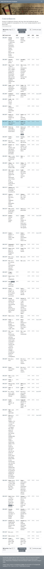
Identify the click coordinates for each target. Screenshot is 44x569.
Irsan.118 (38, 215)
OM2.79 (17, 244)
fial (10, 159)
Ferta (9, 288)
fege (12, 128)
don (24, 505)
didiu (9, 488)
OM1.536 (4, 409)
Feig (9, 121)
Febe (9, 68)
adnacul (22, 290)
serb (9, 166)
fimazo (13, 482)
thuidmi (10, 147)
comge (10, 103)
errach (11, 258)
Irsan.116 (38, 319)
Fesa (22, 319)
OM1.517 (4, 248)
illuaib (24, 71)
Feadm (22, 215)
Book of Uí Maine (20, 564)
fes (9, 164)
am (9, 499)
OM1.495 (4, 37)
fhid (9, 389)
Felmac (10, 194)
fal (9, 189)
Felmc (22, 194)
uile (13, 344)
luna (9, 69)
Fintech (10, 520)
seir (14, 469)
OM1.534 (4, 391)
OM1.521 (4, 276)
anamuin (10, 437)
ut (12, 250)
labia (24, 149)
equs (22, 171)
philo (9, 196)
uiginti (9, 381)
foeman (10, 217)
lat (9, 486)
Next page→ (22, 32)
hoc (13, 284)
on (13, 107)
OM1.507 (4, 144)
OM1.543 (4, 535)
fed (25, 77)
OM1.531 (4, 379)
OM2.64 (17, 85)
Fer (9, 257)
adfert (22, 303)
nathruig (10, 337)
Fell (9, 170)
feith (13, 467)
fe (21, 226)
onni (23, 359)
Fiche (9, 379)
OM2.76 (17, 208)
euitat (9, 332)
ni (12, 443)
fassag (10, 48)
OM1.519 (4, 260)
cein (9, 179)
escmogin (11, 341)
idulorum (10, 322)
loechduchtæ (11, 325)
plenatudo (10, 211)
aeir (13, 422)
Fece (22, 127)
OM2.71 (17, 144)
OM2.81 (17, 256)
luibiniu (22, 236)
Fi (8, 391)
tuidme (12, 153)
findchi (9, 518)
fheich (22, 407)
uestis (9, 321)
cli (12, 430)
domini (10, 91)
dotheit (11, 346)
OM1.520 (4, 272)
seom (9, 75)
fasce (9, 61)
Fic (21, 359)
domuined (23, 68)
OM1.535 (4, 399)
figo (9, 146)
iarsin (9, 183)
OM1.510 (4, 170)
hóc (11, 54)
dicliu (12, 152)
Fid (9, 383)
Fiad (9, 106)
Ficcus (9, 367)
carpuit (10, 300)
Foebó (12, 65)
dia (25, 85)
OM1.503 (4, 121)
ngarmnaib (10, 413)
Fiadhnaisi (23, 93)
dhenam (22, 294)
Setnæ (12, 523)
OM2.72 (17, 156)
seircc (24, 196)
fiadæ (9, 95)
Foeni (22, 248)
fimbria (10, 234)
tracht (9, 340)
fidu (25, 360)
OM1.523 (4, 288)
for (9, 470)
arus (10, 377)
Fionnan (23, 496)
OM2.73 (17, 163)
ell (13, 403)
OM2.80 (17, 248)
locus (24, 489)
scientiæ (10, 206)
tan (25, 244)
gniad (13, 522)
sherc (9, 197)
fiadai (9, 87)
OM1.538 (4, 480)
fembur (10, 239)
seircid (9, 419)
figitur (9, 142)
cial (21, 401)
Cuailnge (10, 185)
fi (25, 146)
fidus (13, 383)
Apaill (13, 69)
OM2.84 (17, 315)
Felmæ (10, 187)
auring (11, 470)
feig (9, 404)
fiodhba (22, 394)
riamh (9, 43)
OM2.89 (17, 387)
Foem (22, 233)
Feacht (22, 137)
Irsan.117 (38, 532)
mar (25, 298)
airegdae (10, 78)
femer (22, 240)
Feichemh (23, 117)
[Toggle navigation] (41, 1)
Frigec (9, 538)
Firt (9, 536)
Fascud (10, 59)
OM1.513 (4, 208)
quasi (9, 128)
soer (9, 463)
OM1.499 (4, 93)
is (13, 166)
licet (9, 263)
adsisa (9, 306)
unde (9, 46)
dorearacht (11, 45)
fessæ (10, 327)
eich (13, 174)
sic (11, 159)
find (12, 502)
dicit (9, 266)
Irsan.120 (38, 93)
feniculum (23, 510)
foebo (25, 65)
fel (13, 163)
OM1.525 (4, 315)
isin (14, 338)
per (9, 501)
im (10, 189)
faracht (22, 251)
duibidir (10, 516)
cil (23, 147)
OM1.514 (4, 215)
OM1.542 (4, 532)
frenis (13, 276)
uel (25, 114)
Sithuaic (10, 525)
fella (22, 173)
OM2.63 (17, 65)
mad (12, 75)
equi (22, 177)
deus (13, 85)
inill (11, 385)
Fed (21, 208)
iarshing (10, 473)
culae (14, 147)
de (9, 54)
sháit (11, 213)
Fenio (13, 248)
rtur (21, 116)
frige (13, 541)
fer (9, 176)
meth (22, 246)
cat (10, 180)
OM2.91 (17, 480)
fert (13, 296)
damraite (24, 224)
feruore (10, 273)
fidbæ (12, 394)
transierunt (11, 57)
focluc (9, 434)
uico (13, 375)
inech (23, 401)
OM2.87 (17, 358)
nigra (12, 513)
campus (10, 220)
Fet (9, 331)
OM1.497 (4, 65)
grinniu (10, 62)
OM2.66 (17, 114)
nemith (10, 442)
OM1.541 (4, 520)
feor (11, 498)
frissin (13, 340)
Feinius (10, 254)
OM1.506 (4, 140)
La (9, 460)
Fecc (22, 141)
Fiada (9, 85)
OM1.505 (4, 136)
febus (10, 66)
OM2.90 (17, 391)
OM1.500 (4, 99)
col (10, 445)
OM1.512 (4, 194)
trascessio (23, 40)
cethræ (10, 102)
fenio (22, 250)
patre (9, 250)
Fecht (9, 137)
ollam (12, 428)
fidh (13, 99)
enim (12, 87)
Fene (9, 248)
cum (13, 301)
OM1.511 (4, 187)
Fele (9, 156)
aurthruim (10, 475)
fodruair (23, 77)
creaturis (10, 124)
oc (10, 293)
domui (12, 131)
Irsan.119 (38, 233)
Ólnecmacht (11, 177)
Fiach (9, 114)
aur (23, 523)
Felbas (10, 163)
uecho (9, 138)
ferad (13, 179)
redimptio (24, 90)
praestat (13, 130)
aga (23, 293)
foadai (22, 87)
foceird (10, 338)
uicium (22, 362)
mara (9, 304)
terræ (13, 142)
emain (9, 452)
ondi (11, 359)
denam (13, 293)
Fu (21, 391)
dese (22, 489)
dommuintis (11, 74)
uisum (12, 123)
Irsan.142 (38, 415)
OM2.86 (17, 331)
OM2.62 (17, 59)
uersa (13, 315)
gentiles (10, 72)
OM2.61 (17, 37)
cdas (22, 124)
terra (11, 501)
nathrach (10, 349)
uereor (10, 284)
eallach (10, 443)
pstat (23, 130)
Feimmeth (11, 244)
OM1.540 (4, 509)
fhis (12, 197)
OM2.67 (17, 121)
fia (22, 95)
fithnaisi (10, 396)
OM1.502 (4, 114)
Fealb (22, 170)
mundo (10, 55)
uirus (12, 266)
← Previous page (22, 30)
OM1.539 (4, 496)
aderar (22, 515)
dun (13, 528)
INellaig (10, 436)
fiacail (9, 152)
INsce (13, 455)
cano (9, 451)
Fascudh (23, 59)
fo (12, 251)
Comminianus (11, 265)
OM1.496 (4, 59)
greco (13, 480)
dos (12, 431)
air (25, 503)
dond (13, 335)
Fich (9, 375)
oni (24, 166)
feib (14, 81)
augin (22, 522)
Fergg (9, 272)
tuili (22, 301)
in (8, 96)
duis (9, 457)
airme (12, 448)
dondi (9, 167)
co (12, 466)
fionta (22, 488)
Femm (10, 233)
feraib (9, 291)
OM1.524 (4, 298)
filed (9, 428)
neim (13, 393)
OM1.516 (4, 244)
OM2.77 (17, 215)
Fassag (10, 37)
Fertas (22, 298)
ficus (9, 360)
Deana (9, 71)
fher (12, 499)
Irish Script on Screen (25, 566)
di (12, 446)
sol (12, 68)
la (11, 100)
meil (12, 543)
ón (9, 258)
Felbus (22, 163)
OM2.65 (17, 93)
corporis (10, 370)
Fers (9, 315)
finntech (22, 529)
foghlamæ (10, 200)
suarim (10, 466)
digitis (9, 312)
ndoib (9, 83)
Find (9, 496)
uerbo (9, 482)
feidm (9, 246)
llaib (9, 77)
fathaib (10, 467)
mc (24, 226)
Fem (22, 244)
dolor (9, 369)
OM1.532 (4, 383)
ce (11, 43)
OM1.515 (4, 233)
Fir (9, 532)
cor (10, 96)
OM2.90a (18, 399)
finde (22, 491)
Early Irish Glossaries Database (9, 1)
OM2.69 (17, 136)
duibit (22, 516)
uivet (22, 332)
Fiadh (22, 387)
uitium (12, 369)
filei (9, 416)
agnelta (24, 227)
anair (9, 448)
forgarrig (10, 182)
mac (9, 199)
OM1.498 (4, 85)
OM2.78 (17, 233)
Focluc (9, 469)
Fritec (22, 538)
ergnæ (9, 446)
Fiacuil (10, 144)
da (24, 223)
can (13, 451)
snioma (22, 310)
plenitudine (23, 210)
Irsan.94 (38, 391)
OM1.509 (4, 163)
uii (9, 427)
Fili (9, 415)
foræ (11, 424)
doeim (13, 157)
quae (10, 283)
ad (23, 300)
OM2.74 (17, 170)
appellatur (10, 269)
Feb (9, 65)
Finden (22, 502)
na (11, 77)
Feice (9, 127)
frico (9, 540)
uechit (9, 119)
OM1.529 (4, 367)
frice (25, 541)
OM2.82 (17, 288)
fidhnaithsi (23, 396)
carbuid (22, 306)
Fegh (22, 121)
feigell (22, 406)
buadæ (10, 324)
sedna (24, 525)
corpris (22, 363)
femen (10, 343)
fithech (22, 403)
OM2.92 (17, 496)
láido (13, 458)
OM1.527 (4, 331)
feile (9, 160)
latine (22, 42)
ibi (22, 300)
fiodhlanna (23, 397)
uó (14, 183)
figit (9, 123)
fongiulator (11, 253)
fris (9, 543)
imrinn (9, 455)
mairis (9, 237)
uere (12, 257)
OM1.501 (4, 106)
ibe (14, 304)
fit (12, 338)
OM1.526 (4, 319)
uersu (22, 317)
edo (11, 210)
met (12, 246)
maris (22, 237)
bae (12, 189)
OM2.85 (17, 319)
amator (10, 204)
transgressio (11, 40)
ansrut (9, 430)
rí (25, 223)
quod (9, 51)
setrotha (13, 463)
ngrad (12, 427)
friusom (10, 355)
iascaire (10, 353)
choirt (11, 294)
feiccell (10, 403)
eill (25, 406)
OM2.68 (17, 126)
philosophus (11, 203)
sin (13, 78)
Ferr (9, 281)
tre (23, 499)
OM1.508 (4, 156)
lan (9, 213)
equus (12, 170)
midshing (10, 472)
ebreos (12, 88)
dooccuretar (11, 334)
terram (24, 142)
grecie (12, 149)
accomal (10, 109)
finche (22, 518)
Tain (12, 183)
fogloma (23, 199)
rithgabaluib (11, 279)
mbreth (10, 49)
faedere (10, 107)
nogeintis (10, 80)
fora (11, 422)
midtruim (12, 476)
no (21, 164)
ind (13, 159)
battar (22, 223)
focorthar (10, 192)
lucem (9, 131)
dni (22, 91)
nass (14, 95)
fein (25, 248)
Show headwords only (7, 26)
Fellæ (12, 171)
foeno (13, 496)
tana (24, 327)
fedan (12, 110)
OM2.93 (17, 509)
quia (12, 114)
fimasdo (22, 483)
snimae (13, 309)
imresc (9, 454)
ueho (22, 138)
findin (22, 503)
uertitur (10, 301)
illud (12, 286)
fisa (25, 300)
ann (14, 42)
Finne (9, 480)
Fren (9, 276)
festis (22, 321)
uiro (12, 260)
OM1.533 (4, 387)
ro (11, 95)
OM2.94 (17, 520)
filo (21, 196)
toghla (22, 328)
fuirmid (12, 433)
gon (23, 513)
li (14, 421)
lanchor (10, 458)
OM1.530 (4, 375)
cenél (9, 344)
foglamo (10, 421)
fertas (12, 303)
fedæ (12, 190)
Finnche (10, 509)
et (14, 68)
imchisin (10, 489)
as (21, 167)
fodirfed (10, 81)
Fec (9, 141)
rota (9, 303)
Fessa (9, 319)
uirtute (12, 262)
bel (9, 153)
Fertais (10, 298)
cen (12, 452)
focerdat (10, 352)
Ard (9, 449)
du (12, 173)
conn (11, 449)
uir (9, 262)
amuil (24, 498)
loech (11, 506)
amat (12, 416)
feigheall (23, 400)
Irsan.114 (38, 358)
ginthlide (23, 69)
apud (13, 71)
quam (9, 286)
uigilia (9, 401)
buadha (22, 324)
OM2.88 (17, 383)
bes (11, 335)
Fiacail (22, 144)
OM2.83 (17, 298)
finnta (13, 485)
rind (13, 77)
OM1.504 (4, 126)
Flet (9, 208)
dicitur (12, 46)
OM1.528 (4, 358)
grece (22, 149)
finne (11, 486)
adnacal (10, 290)
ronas (24, 95)
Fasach (22, 37)
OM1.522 (4, 281)
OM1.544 (4, 538)
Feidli (9, 99)
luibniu (10, 236)
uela (14, 156)
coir (9, 296)
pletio (13, 208)
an (21, 96)
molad (9, 425)
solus (12, 488)
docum (10, 347)
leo (9, 100)
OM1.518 (4, 256)
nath (13, 442)
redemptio (10, 90)
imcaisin (22, 494)
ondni (9, 510)
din (13, 505)
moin (13, 461)
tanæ (13, 328)
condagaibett (11, 356)
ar (13, 72)
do (9, 294)
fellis (13, 167)
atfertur (10, 307)
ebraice (10, 39)
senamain (10, 464)
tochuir (23, 334)
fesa (22, 327)
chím (23, 485)
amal (10, 157)
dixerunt (10, 52)
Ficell (9, 400)
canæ (9, 431)
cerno (10, 483)
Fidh (22, 383)
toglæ (9, 328)
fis (25, 163)
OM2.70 (17, 140)
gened (22, 75)
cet (13, 291)
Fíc (9, 359)
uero (12, 532)
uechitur (10, 116)
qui (13, 52)
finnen (9, 502)
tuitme (22, 146)
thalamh (22, 501)
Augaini (10, 522)
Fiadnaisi (10, 93)
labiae (9, 150)
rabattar (23, 176)
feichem (10, 117)
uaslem (10, 440)
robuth (11, 42)
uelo (22, 157)
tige (12, 127)
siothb (23, 526)
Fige (9, 410)
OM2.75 (17, 194)
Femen (10, 215)
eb (24, 88)
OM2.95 (17, 538)
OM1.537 (4, 415)
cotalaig (10, 350)
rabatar (10, 174)
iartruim (12, 478)
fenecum (10, 512)
